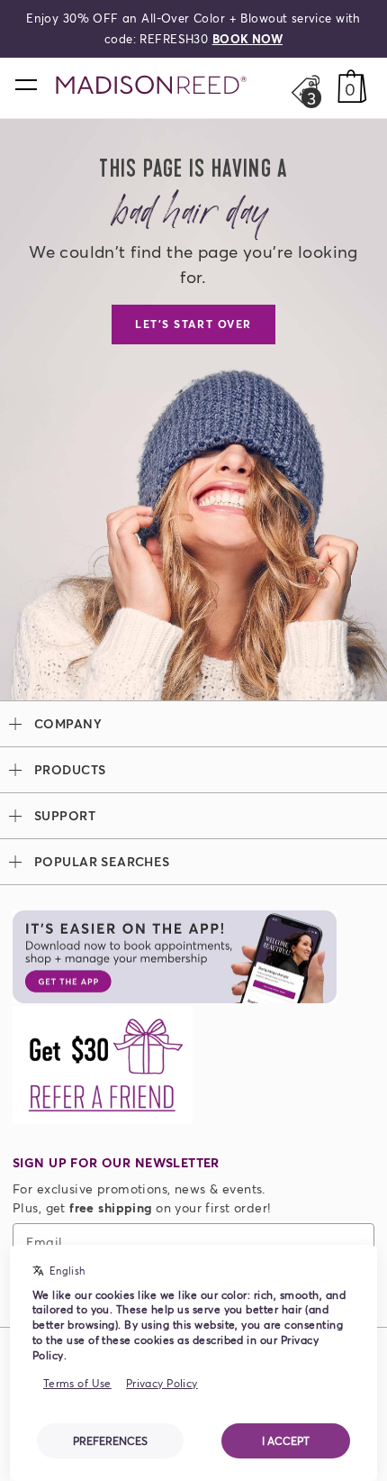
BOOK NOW (247, 39)
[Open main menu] (25, 83)
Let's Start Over (193, 324)
